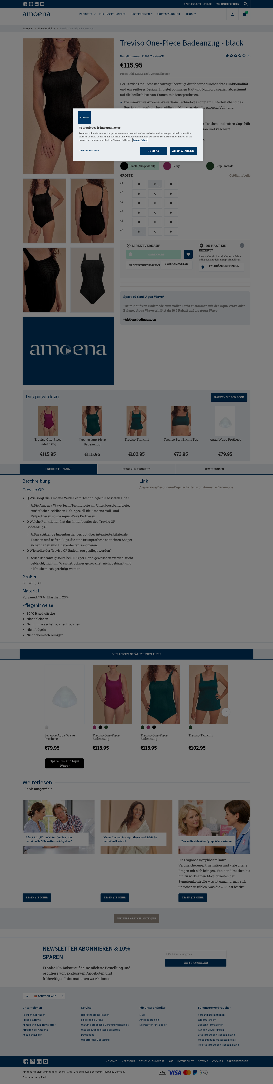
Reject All (153, 150)
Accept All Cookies (183, 150)
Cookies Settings (89, 150)
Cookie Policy (140, 139)
